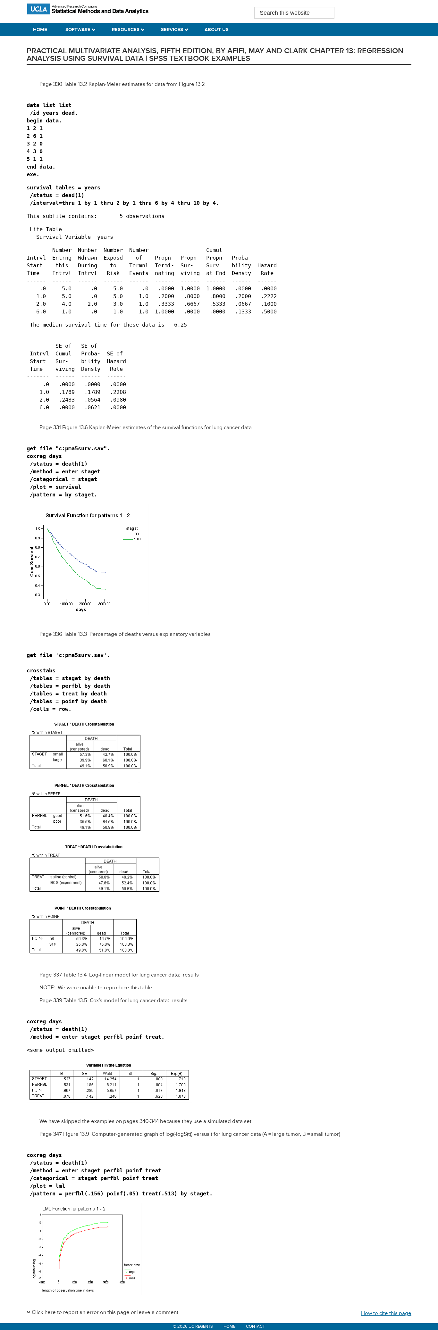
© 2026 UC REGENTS (193, 1327)
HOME (229, 1327)
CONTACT (255, 1327)
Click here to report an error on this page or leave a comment (105, 1312)
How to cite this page (386, 1313)
